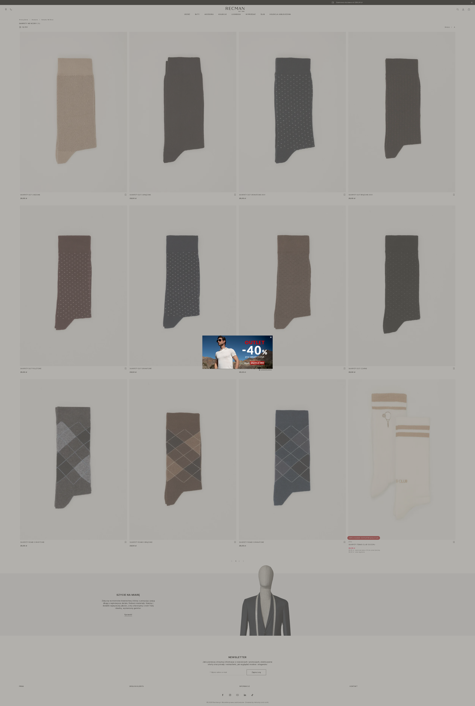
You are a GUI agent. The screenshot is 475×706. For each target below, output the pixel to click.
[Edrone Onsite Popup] (237, 353)
